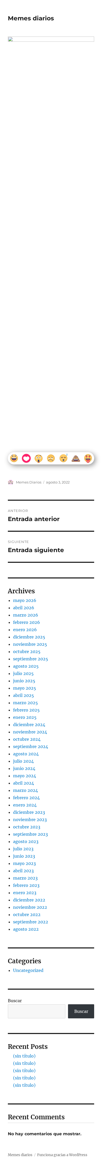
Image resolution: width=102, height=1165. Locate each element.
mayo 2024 (24, 775)
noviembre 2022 (30, 907)
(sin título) (24, 1056)
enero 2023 (24, 892)
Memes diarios (31, 18)
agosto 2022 (26, 929)
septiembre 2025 (30, 658)
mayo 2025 (24, 688)
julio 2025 (23, 673)
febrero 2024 (26, 797)
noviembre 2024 (30, 731)
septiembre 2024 (30, 746)
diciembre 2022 (29, 900)
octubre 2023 (26, 826)
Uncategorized (28, 970)
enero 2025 (25, 717)
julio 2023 (23, 848)
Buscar (15, 1000)
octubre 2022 (27, 914)
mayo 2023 (24, 863)
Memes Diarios (28, 482)
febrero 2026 (26, 622)
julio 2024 (23, 761)
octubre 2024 (27, 739)
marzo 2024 (25, 790)
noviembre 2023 (30, 819)
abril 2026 (23, 607)
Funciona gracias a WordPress (62, 1155)
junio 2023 (24, 856)
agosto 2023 (25, 841)
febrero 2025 (26, 710)
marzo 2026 (25, 615)
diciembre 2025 (29, 637)
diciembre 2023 (29, 812)
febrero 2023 (26, 885)
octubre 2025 (27, 651)
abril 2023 (23, 870)
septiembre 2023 (30, 834)
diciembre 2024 (29, 724)
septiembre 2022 (30, 921)
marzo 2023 (25, 878)
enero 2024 (25, 805)
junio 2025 (24, 680)
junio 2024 (24, 768)
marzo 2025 (25, 702)
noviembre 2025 (30, 644)
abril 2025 (23, 695)
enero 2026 (25, 629)
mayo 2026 (24, 600)
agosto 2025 (26, 666)
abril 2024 (23, 783)
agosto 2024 (26, 753)
